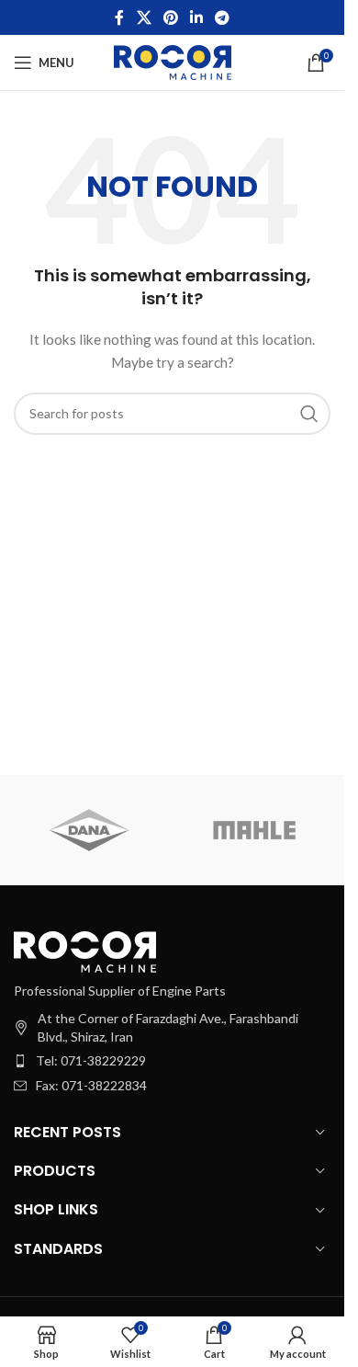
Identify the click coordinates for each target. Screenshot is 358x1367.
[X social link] (143, 17)
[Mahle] (254, 830)
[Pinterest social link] (170, 17)
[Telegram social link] (222, 17)
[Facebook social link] (119, 17)
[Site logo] (172, 61)
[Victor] (89, 830)
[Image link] (85, 950)
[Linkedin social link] (197, 17)
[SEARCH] (309, 414)
